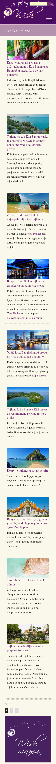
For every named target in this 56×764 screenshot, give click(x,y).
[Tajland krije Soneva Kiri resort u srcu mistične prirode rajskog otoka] (28, 409)
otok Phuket (34, 237)
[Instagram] (26, 4)
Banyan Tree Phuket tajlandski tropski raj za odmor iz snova (24, 289)
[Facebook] (14, 4)
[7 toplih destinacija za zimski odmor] (28, 588)
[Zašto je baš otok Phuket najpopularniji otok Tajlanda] (28, 203)
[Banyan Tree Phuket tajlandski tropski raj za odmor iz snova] (28, 273)
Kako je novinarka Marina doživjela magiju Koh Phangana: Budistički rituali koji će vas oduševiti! (28, 68)
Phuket (17, 321)
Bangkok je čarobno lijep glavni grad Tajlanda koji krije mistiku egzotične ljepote (26, 541)
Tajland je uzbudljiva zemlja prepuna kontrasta (26, 668)
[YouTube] (20, 4)
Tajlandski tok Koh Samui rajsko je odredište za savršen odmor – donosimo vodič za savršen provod (27, 142)
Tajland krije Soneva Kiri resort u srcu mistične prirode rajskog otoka (26, 425)
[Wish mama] (28, 759)
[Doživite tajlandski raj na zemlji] (28, 471)
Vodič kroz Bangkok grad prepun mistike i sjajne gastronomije (26, 364)
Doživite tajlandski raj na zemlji (26, 484)
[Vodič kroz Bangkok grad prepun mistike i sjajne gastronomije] (28, 348)
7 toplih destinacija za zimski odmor (23, 602)
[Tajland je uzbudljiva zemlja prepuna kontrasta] (28, 654)
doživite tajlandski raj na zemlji (25, 326)
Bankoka (41, 387)
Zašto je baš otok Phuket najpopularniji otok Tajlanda (25, 218)
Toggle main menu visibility (51, 20)
